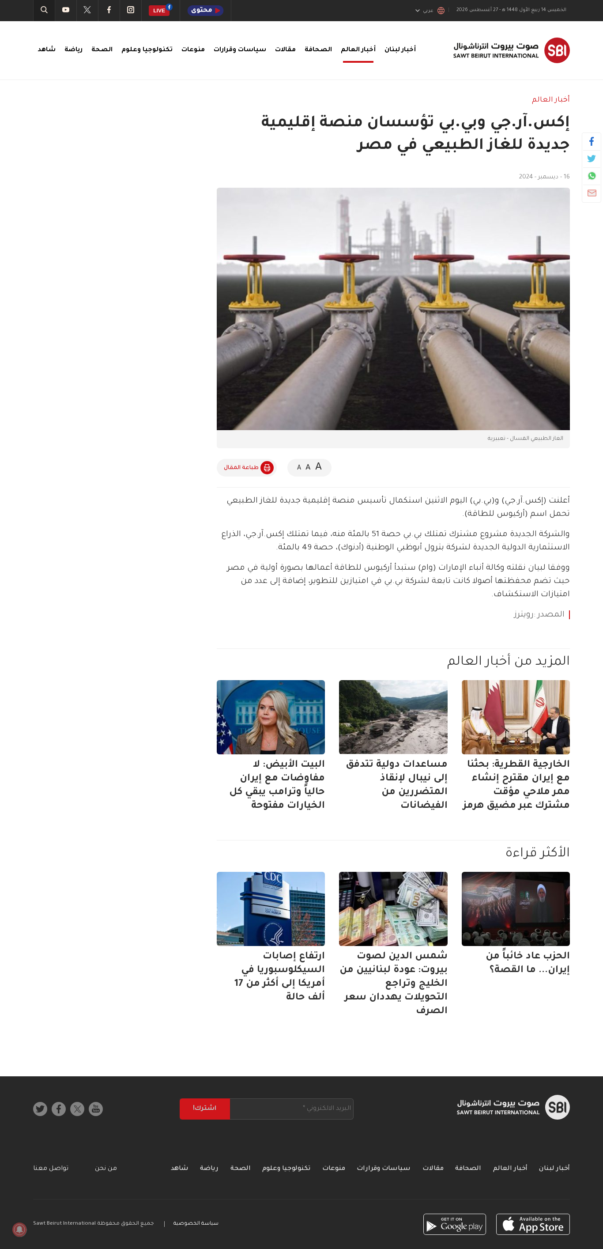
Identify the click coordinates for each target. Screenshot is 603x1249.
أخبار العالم (358, 50)
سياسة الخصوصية (196, 1224)
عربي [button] (428, 11)
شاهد (47, 50)
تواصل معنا (50, 1169)
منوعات (193, 50)
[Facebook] (591, 141)
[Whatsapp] (591, 176)
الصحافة (318, 50)
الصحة (102, 50)
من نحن (106, 1169)
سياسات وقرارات (240, 50)
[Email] (591, 193)
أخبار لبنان (400, 50)
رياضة (73, 50)
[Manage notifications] (19, 1230)
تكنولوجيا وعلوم (147, 50)
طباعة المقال (241, 468)
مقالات (285, 50)
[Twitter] (591, 158)
